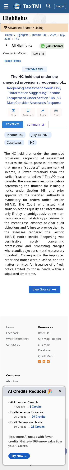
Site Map (44, 344)
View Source (41, 289)
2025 (53, 35)
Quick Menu (46, 356)
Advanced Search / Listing (25, 27)
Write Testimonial (17, 339)
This (16, 38)
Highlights (22, 35)
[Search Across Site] (48, 7)
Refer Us (43, 333)
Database (44, 350)
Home (9, 35)
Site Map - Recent (49, 339)
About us (12, 381)
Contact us (13, 344)
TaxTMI (32, 6)
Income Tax (39, 35)
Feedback (12, 333)
